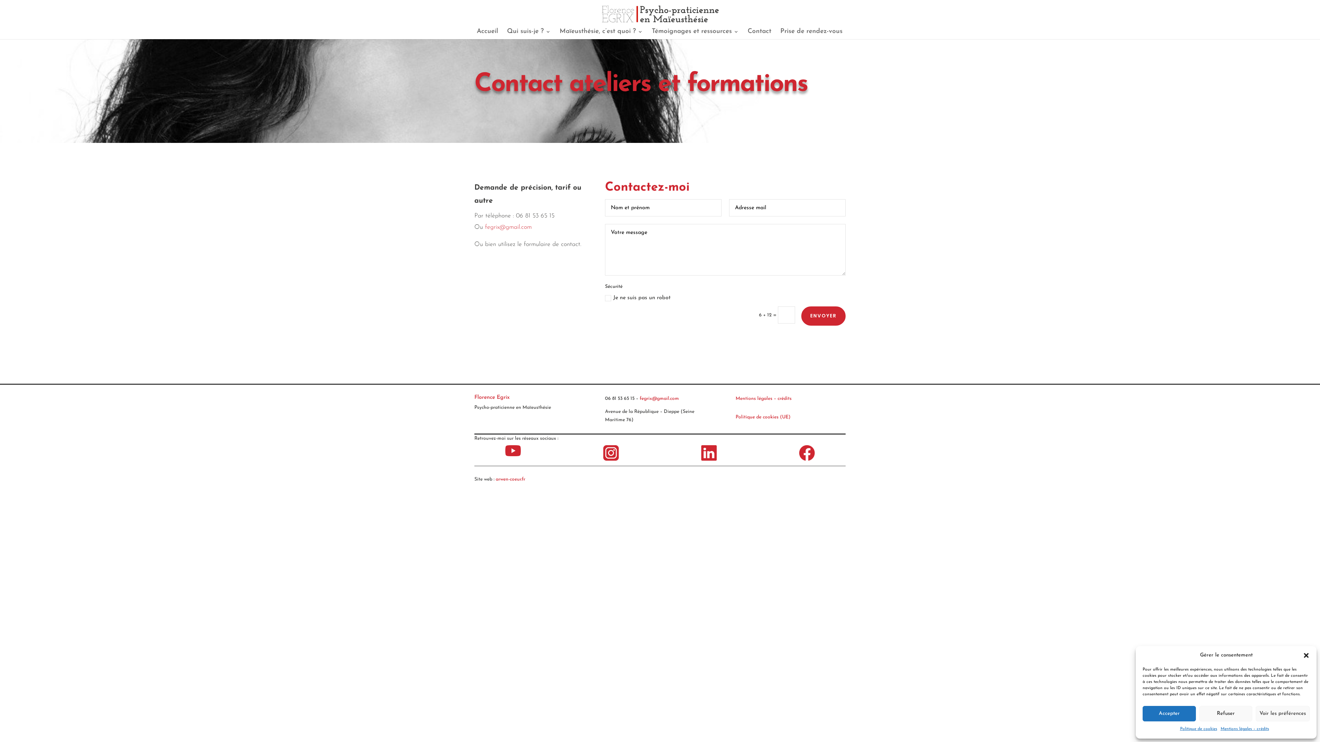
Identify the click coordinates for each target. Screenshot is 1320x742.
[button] (1306, 655)
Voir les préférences (1283, 713)
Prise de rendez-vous (811, 32)
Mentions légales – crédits (1245, 729)
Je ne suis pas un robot (642, 298)
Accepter (1169, 713)
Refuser (1226, 713)
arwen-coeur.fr (510, 479)
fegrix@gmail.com (508, 227)
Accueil (487, 32)
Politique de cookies (1198, 729)
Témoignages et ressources (692, 32)
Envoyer (823, 315)
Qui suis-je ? (525, 32)
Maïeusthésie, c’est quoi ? (598, 32)
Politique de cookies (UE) (763, 417)
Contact (759, 32)
